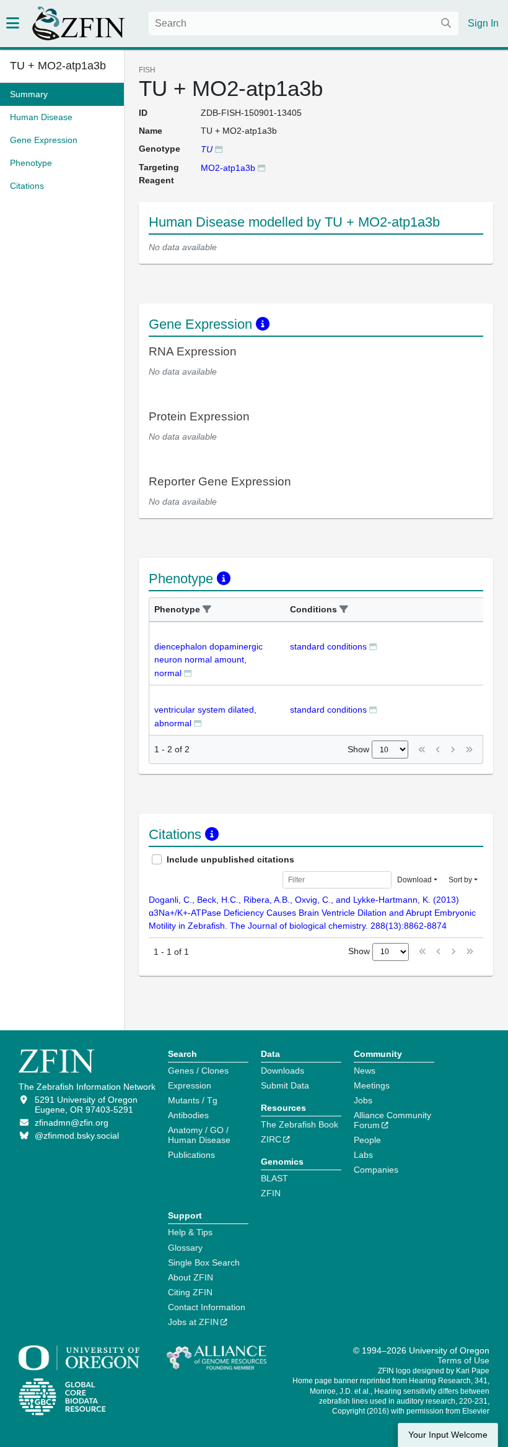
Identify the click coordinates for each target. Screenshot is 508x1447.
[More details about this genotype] (218, 149)
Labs (363, 1155)
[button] (207, 609)
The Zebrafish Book (299, 1124)
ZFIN (271, 1193)
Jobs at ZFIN (193, 1322)
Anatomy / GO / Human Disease (199, 1135)
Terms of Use (463, 1360)
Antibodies (188, 1115)
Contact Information (206, 1307)
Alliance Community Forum (392, 1120)
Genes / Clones (198, 1070)
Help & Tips (190, 1232)
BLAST (274, 1178)
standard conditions (328, 646)
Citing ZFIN (190, 1292)
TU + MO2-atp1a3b (58, 65)
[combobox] (303, 23)
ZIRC (271, 1139)
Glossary (185, 1248)
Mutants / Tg (192, 1100)
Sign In (483, 23)
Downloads (282, 1070)
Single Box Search (204, 1262)
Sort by (460, 880)
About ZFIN (190, 1277)
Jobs (363, 1100)
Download (414, 880)
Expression (189, 1085)
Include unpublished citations (230, 859)
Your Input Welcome (448, 1435)
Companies (376, 1170)
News (364, 1070)
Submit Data (285, 1085)
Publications (191, 1155)
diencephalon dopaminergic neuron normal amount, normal (208, 659)
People (367, 1140)
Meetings (372, 1085)
